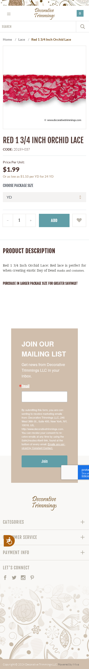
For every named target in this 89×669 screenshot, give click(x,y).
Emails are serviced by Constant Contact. (43, 446)
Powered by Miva (68, 664)
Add (54, 220)
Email (25, 386)
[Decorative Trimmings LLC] (44, 13)
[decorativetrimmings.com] (44, 503)
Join (45, 461)
